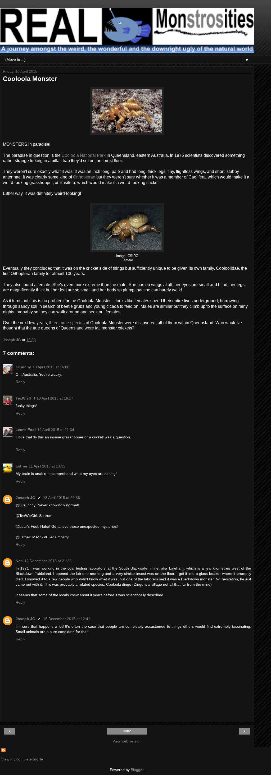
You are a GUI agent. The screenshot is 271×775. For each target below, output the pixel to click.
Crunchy (23, 367)
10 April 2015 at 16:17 (55, 398)
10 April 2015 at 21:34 (55, 430)
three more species (67, 322)
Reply (20, 382)
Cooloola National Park (84, 155)
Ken (19, 561)
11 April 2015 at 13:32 (47, 466)
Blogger (137, 770)
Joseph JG (25, 498)
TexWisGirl (25, 398)
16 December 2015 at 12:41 (66, 619)
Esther (21, 466)
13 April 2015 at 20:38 (61, 498)
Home (127, 731)
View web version (127, 741)
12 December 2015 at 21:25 (47, 561)
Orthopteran (84, 177)
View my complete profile (22, 759)
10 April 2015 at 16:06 (51, 367)
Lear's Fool (26, 430)
